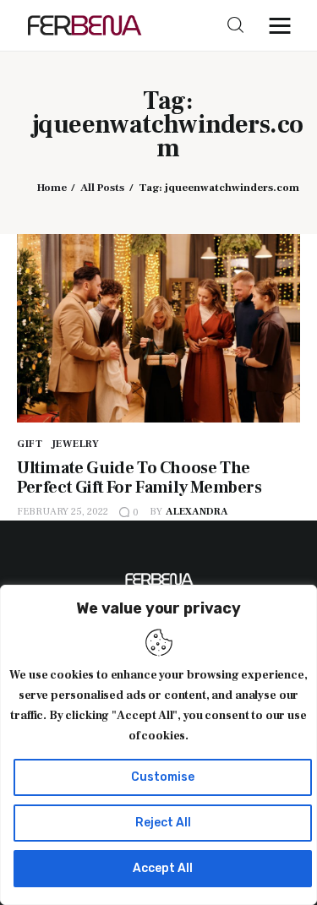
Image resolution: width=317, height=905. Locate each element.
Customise (162, 777)
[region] (158, 745)
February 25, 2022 (62, 511)
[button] (284, 25)
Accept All (163, 868)
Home (52, 187)
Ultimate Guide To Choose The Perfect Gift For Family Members (139, 478)
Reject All (163, 822)
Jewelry (76, 444)
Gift (30, 444)
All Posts (102, 187)
